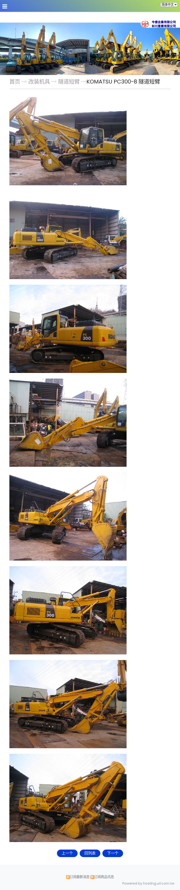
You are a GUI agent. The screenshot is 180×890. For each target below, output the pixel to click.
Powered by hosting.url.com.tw (148, 883)
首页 (14, 81)
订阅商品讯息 (104, 876)
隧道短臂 (69, 81)
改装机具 (39, 81)
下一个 (112, 853)
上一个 (67, 853)
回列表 (90, 853)
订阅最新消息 (80, 876)
